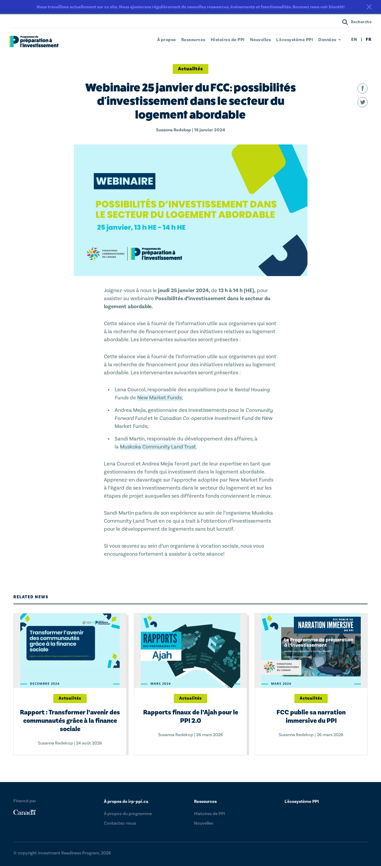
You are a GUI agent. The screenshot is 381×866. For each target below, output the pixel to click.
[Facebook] (362, 88)
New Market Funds (159, 397)
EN (354, 39)
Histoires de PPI (228, 40)
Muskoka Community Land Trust (158, 446)
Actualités (190, 69)
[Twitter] (362, 102)
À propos (166, 40)
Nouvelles (260, 40)
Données (327, 40)
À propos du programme (128, 814)
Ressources (193, 40)
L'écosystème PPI (294, 40)
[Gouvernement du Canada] (24, 812)
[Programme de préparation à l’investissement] (34, 42)
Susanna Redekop (173, 130)
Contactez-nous (120, 823)
